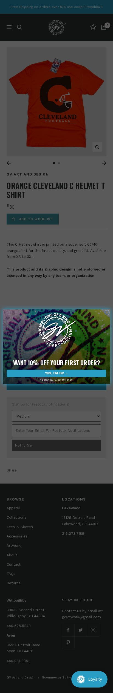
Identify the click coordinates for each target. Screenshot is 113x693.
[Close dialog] (107, 312)
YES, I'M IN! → (56, 373)
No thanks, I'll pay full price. (56, 379)
